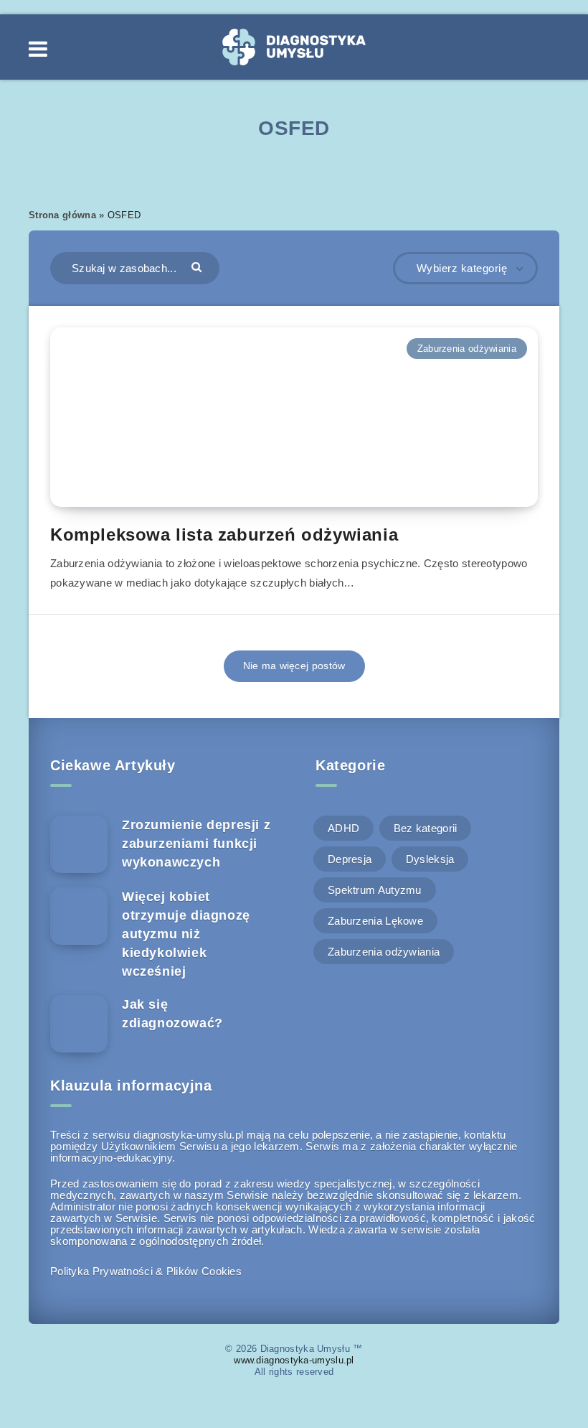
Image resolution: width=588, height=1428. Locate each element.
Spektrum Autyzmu (375, 890)
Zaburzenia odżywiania (466, 348)
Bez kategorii (425, 828)
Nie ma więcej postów (294, 665)
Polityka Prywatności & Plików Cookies (146, 1271)
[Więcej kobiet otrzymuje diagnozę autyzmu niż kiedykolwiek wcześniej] (79, 916)
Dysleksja (430, 859)
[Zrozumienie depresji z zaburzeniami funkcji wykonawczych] (79, 844)
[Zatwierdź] (198, 266)
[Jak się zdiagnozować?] (79, 1024)
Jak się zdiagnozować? (172, 1013)
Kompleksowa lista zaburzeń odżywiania (224, 534)
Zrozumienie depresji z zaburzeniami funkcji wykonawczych (196, 843)
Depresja (349, 859)
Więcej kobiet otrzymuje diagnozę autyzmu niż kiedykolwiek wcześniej (186, 934)
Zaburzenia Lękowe (375, 921)
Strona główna (62, 215)
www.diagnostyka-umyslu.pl (294, 1360)
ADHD (343, 828)
